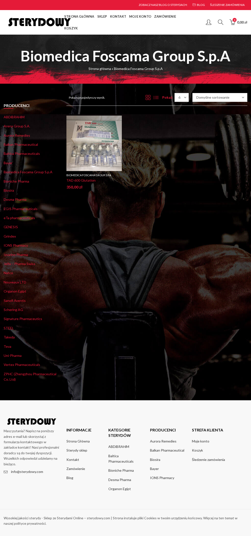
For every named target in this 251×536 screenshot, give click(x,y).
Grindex (10, 236)
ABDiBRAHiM (14, 117)
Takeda (9, 337)
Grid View (148, 97)
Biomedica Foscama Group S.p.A (88, 175)
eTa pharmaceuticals (19, 218)
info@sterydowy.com (27, 471)
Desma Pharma (15, 199)
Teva (7, 346)
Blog (69, 478)
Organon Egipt (15, 291)
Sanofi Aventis (15, 300)
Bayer (8, 163)
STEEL (9, 328)
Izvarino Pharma (16, 255)
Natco (8, 273)
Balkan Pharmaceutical (21, 144)
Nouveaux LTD (15, 282)
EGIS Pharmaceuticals (21, 209)
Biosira (9, 190)
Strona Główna (78, 441)
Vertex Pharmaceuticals (22, 364)
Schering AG (13, 310)
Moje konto (200, 441)
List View (156, 97)
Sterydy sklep (76, 450)
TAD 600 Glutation (81, 180)
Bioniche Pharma (16, 181)
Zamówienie (75, 469)
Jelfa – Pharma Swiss (19, 264)
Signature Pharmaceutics (23, 319)
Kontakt (72, 459)
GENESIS (11, 227)
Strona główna (99, 69)
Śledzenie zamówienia (208, 459)
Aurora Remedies (17, 135)
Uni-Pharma (13, 355)
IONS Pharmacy (16, 245)
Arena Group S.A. (17, 126)
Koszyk (197, 450)
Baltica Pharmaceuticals (22, 153)
